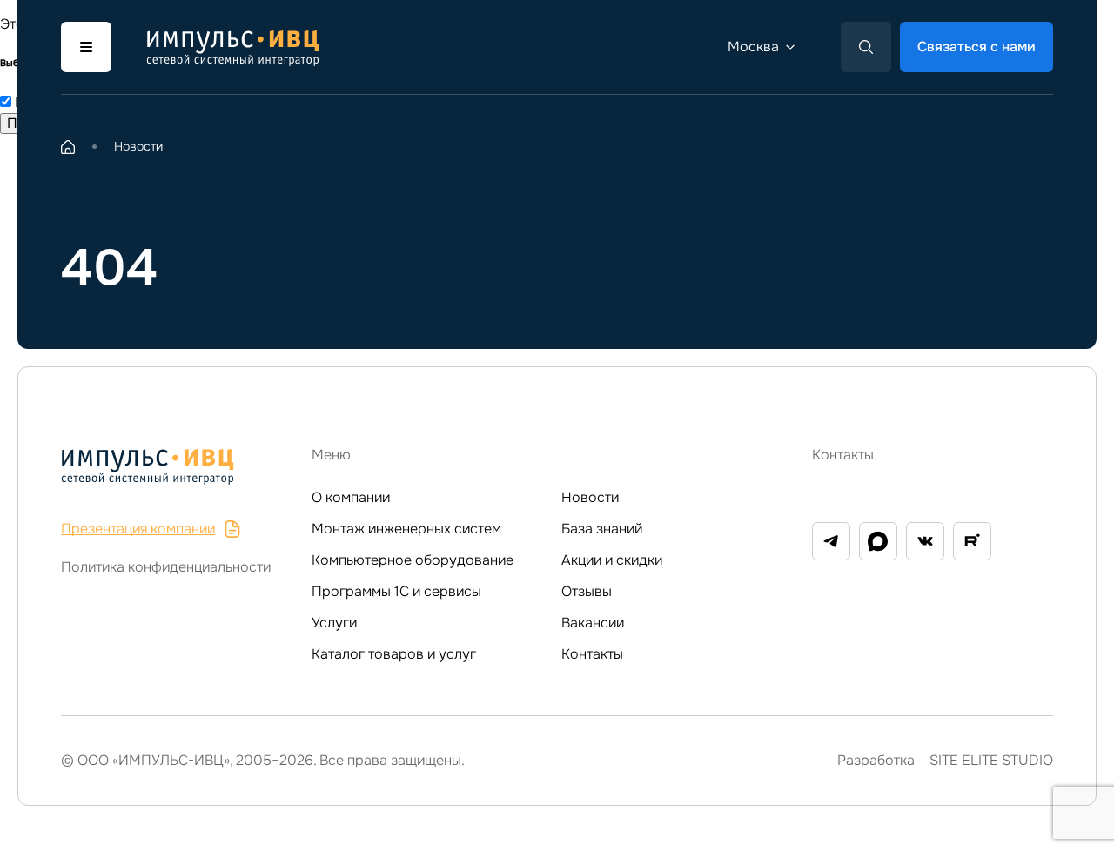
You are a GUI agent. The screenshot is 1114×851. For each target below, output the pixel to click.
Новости (590, 497)
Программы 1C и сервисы (396, 591)
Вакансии (592, 622)
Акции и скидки (611, 560)
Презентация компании (138, 528)
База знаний (601, 528)
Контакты (592, 654)
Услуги (334, 622)
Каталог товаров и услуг (394, 654)
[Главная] (68, 147)
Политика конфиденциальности (166, 567)
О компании (351, 497)
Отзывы (586, 591)
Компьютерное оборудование (412, 560)
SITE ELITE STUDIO (991, 760)
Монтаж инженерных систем (406, 528)
